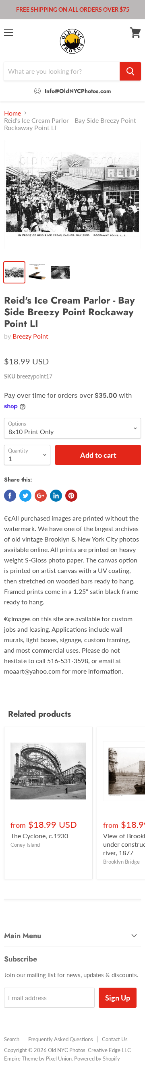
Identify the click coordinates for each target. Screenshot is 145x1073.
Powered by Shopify (97, 1058)
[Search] (130, 71)
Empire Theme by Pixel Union (38, 1058)
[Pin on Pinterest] (71, 496)
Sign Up (117, 997)
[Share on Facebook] (10, 496)
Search (11, 1039)
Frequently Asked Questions (60, 1039)
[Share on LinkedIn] (56, 496)
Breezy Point (30, 336)
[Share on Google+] (41, 496)
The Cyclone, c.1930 (39, 835)
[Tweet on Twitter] (25, 496)
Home (12, 113)
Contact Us (115, 1039)
